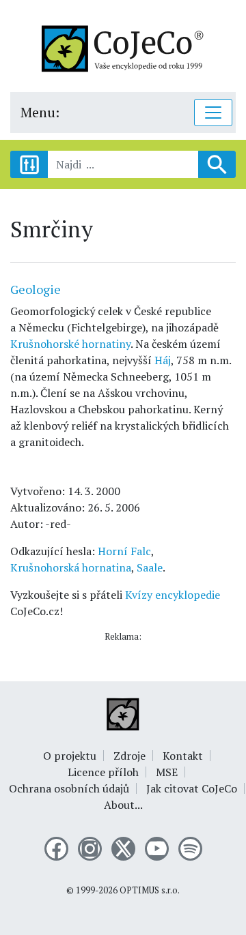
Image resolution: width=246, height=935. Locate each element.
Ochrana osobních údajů (69, 788)
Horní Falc (124, 551)
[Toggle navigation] (213, 112)
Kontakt (183, 755)
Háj (162, 360)
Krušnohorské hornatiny (70, 343)
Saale (150, 567)
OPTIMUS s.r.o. (150, 890)
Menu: (39, 112)
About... (123, 804)
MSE (167, 772)
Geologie (35, 289)
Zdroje (129, 755)
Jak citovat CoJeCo (191, 788)
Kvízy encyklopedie (172, 594)
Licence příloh (103, 772)
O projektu (69, 755)
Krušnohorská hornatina (70, 567)
